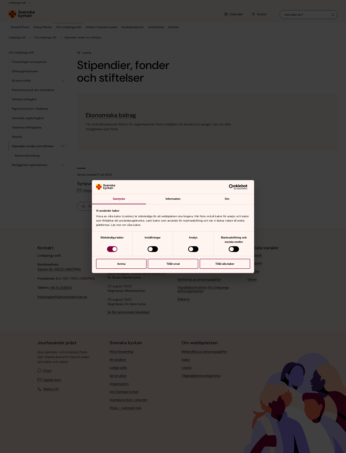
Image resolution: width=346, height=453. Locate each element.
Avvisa (121, 263)
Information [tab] (173, 198)
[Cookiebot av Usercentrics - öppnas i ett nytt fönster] (234, 187)
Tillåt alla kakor (224, 263)
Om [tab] (227, 198)
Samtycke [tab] (119, 198)
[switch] (153, 249)
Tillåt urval (173, 263)
